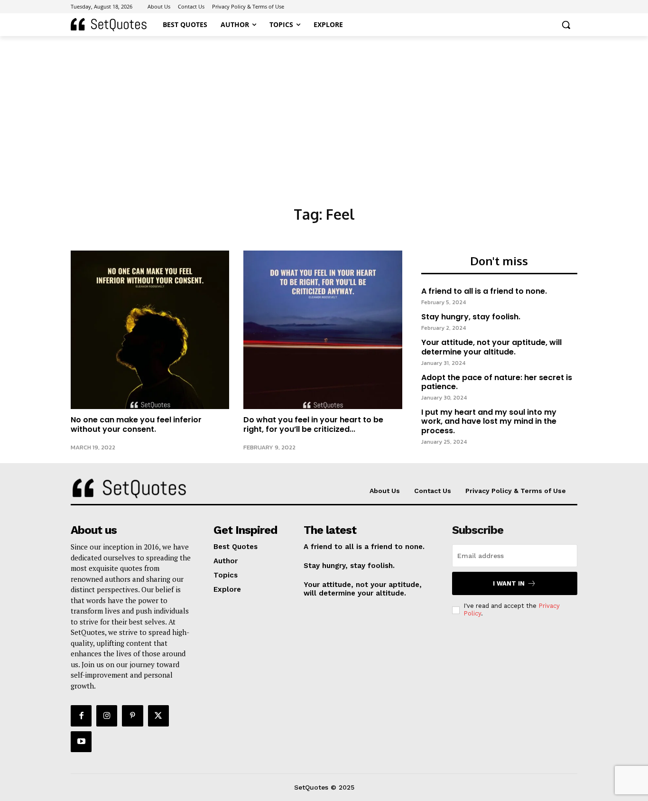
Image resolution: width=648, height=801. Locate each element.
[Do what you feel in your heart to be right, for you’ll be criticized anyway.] (322, 330)
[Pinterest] (132, 715)
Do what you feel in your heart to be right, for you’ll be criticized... (313, 424)
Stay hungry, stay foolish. (470, 316)
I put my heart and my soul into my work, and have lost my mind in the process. (488, 421)
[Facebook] (81, 715)
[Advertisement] (324, 107)
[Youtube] (81, 741)
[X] (158, 715)
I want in (509, 583)
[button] (566, 24)
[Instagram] (106, 715)
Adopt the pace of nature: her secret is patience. (496, 382)
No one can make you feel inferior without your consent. (136, 424)
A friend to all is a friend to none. (484, 291)
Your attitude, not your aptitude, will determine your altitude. (491, 347)
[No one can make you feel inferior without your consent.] (150, 330)
